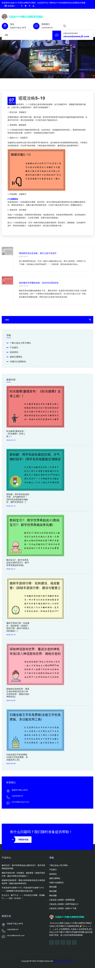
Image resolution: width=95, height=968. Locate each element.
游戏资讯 (14, 352)
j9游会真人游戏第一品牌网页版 (62, 900)
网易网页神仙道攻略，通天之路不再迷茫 (38, 253)
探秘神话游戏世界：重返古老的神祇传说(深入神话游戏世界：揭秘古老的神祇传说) (17, 693)
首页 (40, 62)
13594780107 (47, 27)
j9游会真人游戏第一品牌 (63, 961)
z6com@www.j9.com (76, 36)
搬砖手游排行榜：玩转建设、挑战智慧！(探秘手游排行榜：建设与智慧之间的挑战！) (17, 627)
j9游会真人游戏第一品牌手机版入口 (63, 904)
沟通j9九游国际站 (18, 361)
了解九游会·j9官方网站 (20, 343)
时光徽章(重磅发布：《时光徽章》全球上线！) (16, 434)
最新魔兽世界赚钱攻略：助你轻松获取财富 (39, 283)
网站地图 (53, 887)
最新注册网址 (16, 357)
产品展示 (14, 347)
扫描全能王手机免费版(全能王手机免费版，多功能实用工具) (17, 757)
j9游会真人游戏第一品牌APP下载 (62, 908)
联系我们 (11, 6)
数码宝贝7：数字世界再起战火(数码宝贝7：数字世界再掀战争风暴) (17, 563)
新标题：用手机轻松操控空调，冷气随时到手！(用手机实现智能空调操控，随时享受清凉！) (17, 498)
